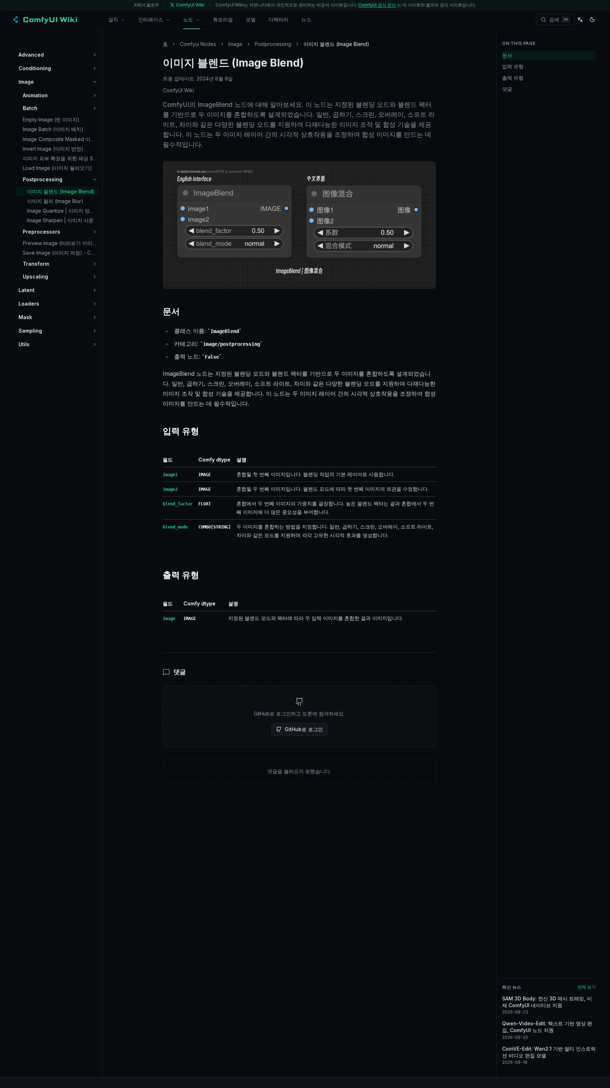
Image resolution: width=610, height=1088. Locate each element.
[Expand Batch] (95, 108)
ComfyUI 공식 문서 (377, 4)
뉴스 (306, 19)
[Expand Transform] (95, 264)
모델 (251, 19)
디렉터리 (278, 19)
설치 (113, 19)
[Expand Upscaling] (95, 277)
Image (235, 44)
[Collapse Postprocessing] (95, 179)
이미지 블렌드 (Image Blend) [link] (336, 44)
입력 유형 (512, 66)
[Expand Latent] (95, 290)
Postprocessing (273, 44)
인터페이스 (150, 19)
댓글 (507, 89)
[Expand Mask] (95, 317)
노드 (188, 19)
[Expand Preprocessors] (95, 232)
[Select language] (580, 19)
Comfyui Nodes (198, 44)
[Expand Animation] (95, 95)
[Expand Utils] (95, 344)
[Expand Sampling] (95, 331)
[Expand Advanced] (95, 55)
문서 (507, 55)
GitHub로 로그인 (304, 729)
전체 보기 (587, 987)
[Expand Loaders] (95, 304)
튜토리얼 (223, 19)
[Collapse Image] (95, 82)
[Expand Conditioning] (95, 68)
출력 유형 (512, 78)
